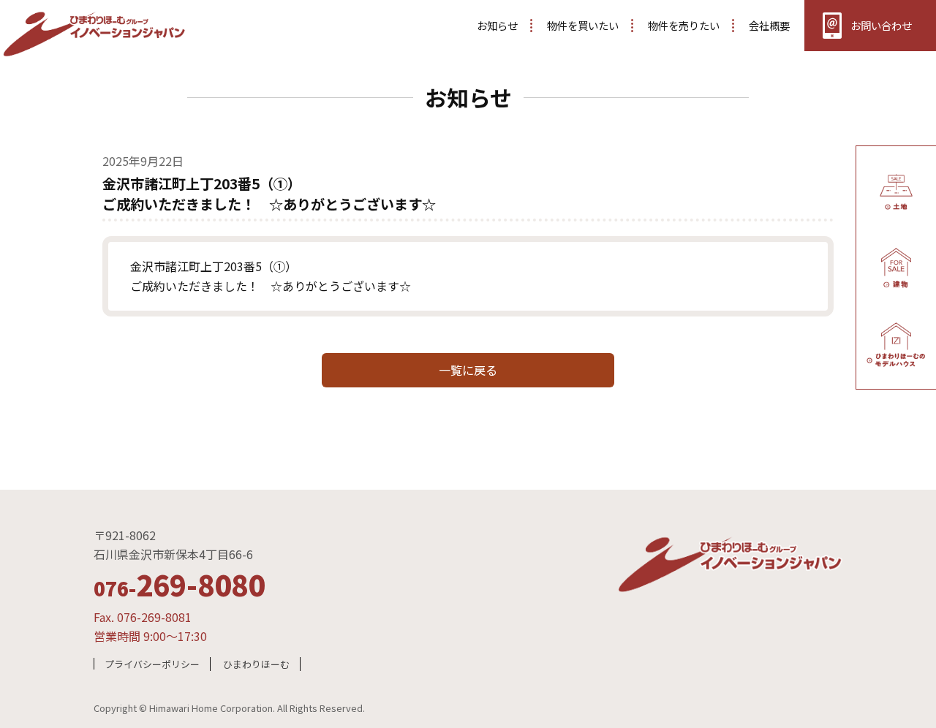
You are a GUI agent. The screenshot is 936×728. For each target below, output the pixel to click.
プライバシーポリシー (152, 664)
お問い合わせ (881, 25)
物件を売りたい (684, 25)
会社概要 (769, 25)
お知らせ (497, 25)
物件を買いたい (583, 25)
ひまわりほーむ (256, 664)
